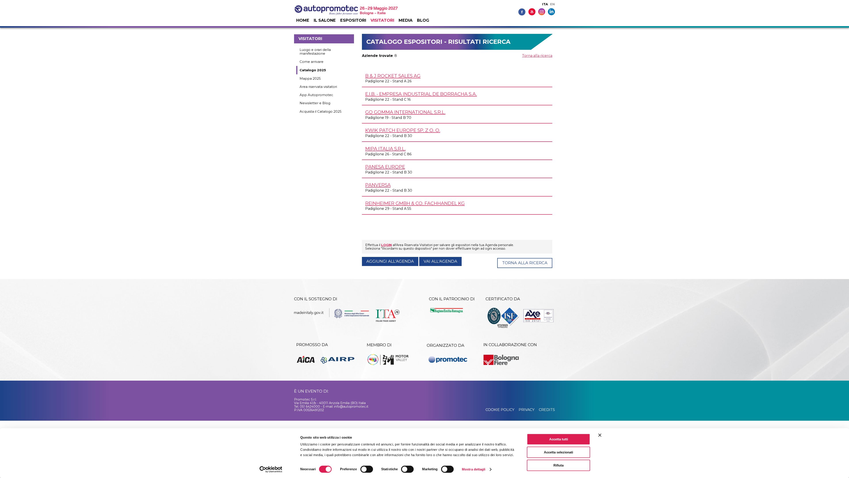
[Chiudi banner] (599, 435)
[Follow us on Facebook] (522, 12)
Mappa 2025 (310, 78)
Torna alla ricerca (537, 56)
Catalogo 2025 (313, 70)
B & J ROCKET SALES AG (393, 76)
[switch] (366, 469)
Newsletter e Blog (315, 103)
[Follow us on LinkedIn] (551, 11)
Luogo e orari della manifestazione (315, 52)
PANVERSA (378, 185)
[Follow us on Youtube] (531, 12)
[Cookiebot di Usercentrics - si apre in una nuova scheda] (271, 469)
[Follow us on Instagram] (541, 11)
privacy (526, 410)
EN (552, 4)
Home (302, 20)
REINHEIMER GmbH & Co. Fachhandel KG (415, 203)
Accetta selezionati (558, 452)
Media (406, 20)
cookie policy (500, 410)
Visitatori (382, 20)
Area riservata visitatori (318, 87)
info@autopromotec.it (351, 407)
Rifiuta (558, 465)
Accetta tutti (558, 439)
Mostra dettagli (474, 469)
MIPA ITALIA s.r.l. (385, 148)
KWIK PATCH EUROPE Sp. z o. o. (402, 130)
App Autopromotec (316, 95)
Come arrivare (311, 62)
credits (547, 410)
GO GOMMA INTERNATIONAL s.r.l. (405, 112)
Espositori (353, 20)
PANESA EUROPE (385, 167)
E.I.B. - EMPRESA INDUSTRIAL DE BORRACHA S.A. (421, 94)
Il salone (325, 20)
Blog (423, 20)
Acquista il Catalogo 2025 (321, 111)
